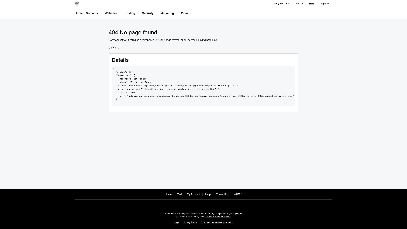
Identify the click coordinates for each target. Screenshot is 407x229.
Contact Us (222, 194)
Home (168, 194)
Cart (179, 194)
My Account (193, 194)
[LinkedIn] (212, 205)
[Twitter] (203, 205)
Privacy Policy (190, 222)
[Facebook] (195, 205)
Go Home (114, 47)
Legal (176, 222)
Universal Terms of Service (218, 216)
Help (208, 194)
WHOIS (238, 194)
